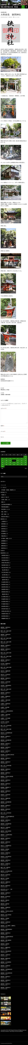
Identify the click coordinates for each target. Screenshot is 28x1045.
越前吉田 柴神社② (5, 903)
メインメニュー (26, 6)
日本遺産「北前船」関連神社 (7, 489)
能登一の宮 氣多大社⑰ (6, 689)
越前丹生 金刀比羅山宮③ (6, 871)
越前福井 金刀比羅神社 (6, 962)
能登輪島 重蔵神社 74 (6, 787)
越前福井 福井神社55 (5, 983)
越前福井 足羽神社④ (5, 965)
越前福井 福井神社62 (5, 820)
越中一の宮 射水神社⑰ (6, 812)
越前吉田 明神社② (5, 900)
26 (14, 464)
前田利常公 (3, 526)
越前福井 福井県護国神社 (6, 929)
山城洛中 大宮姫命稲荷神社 (7, 711)
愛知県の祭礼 (5, 594)
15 (25, 460)
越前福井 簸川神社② (5, 896)
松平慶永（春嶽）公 (5, 538)
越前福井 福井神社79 (5, 645)
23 (2, 464)
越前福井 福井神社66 (5, 780)
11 (10, 460)
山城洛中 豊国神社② (5, 696)
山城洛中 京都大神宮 (5, 714)
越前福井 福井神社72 (5, 747)
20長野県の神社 (4, 584)
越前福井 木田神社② (5, 954)
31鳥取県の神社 (4, 613)
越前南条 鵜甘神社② (5, 809)
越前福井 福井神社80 (5, 634)
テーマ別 (2, 487)
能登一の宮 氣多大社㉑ (6, 641)
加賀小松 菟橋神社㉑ (5, 671)
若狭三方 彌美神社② (5, 947)
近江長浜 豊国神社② (5, 663)
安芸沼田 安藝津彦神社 (6, 685)
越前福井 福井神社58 (5, 933)
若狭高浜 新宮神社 (5, 849)
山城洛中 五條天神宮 (5, 700)
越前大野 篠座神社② (5, 885)
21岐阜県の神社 (4, 586)
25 (10, 464)
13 (17, 460)
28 (21, 464)
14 (21, 460)
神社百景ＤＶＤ (4, 509)
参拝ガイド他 (4, 497)
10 (6, 460)
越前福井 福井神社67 (5, 772)
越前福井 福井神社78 (5, 649)
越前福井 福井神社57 (5, 976)
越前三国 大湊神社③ (5, 827)
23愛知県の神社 (4, 591)
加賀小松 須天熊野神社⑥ (6, 732)
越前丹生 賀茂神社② (5, 863)
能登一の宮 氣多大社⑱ (6, 667)
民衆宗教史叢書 (4, 506)
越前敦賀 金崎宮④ (5, 943)
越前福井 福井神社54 (5, 987)
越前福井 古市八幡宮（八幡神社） (8, 925)
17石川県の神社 (4, 572)
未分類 (2, 550)
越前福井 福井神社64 (5, 791)
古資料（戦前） (4, 499)
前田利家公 (3, 523)
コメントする (16, 17)
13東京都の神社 (4, 560)
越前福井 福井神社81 (5, 627)
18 (10, 462)
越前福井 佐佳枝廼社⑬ (6, 802)
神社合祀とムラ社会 (5, 389)
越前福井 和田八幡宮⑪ (6, 940)
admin (11, 17)
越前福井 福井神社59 (5, 893)
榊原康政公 (3, 543)
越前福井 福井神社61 (5, 838)
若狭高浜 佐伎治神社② (6, 856)
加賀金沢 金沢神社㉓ (5, 794)
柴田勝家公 (3, 540)
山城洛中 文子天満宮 (5, 718)
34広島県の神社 (4, 616)
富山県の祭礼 (5, 570)
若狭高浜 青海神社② (5, 852)
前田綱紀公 (3, 531)
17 (6, 462)
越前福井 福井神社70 (5, 758)
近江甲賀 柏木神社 (5, 721)
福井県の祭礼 (5, 579)
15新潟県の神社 (4, 565)
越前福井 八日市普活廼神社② (7, 816)
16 (2, 462)
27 (17, 464)
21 (21, 462)
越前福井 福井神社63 (5, 805)
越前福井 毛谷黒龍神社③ (6, 969)
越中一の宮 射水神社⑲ (6, 725)
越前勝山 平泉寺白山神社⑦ (7, 911)
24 (6, 464)
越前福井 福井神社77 (5, 660)
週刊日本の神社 (4, 516)
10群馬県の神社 (4, 555)
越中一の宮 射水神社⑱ (6, 765)
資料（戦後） (4, 514)
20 (17, 462)
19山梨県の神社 (4, 582)
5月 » (26, 468)
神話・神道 (3, 511)
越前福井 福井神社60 (5, 860)
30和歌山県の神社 (5, 611)
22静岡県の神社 (4, 589)
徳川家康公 (3, 533)
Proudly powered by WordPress (6, 1043)
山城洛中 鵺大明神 (5, 707)
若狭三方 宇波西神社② (6, 845)
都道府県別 (3, 553)
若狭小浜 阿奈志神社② (6, 951)
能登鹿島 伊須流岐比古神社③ (7, 754)
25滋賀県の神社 (4, 599)
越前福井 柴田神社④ (5, 842)
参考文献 (2, 492)
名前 (2, 425)
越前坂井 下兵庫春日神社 (6, 834)
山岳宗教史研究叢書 (5, 504)
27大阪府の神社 (4, 603)
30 (2, 466)
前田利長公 (3, 528)
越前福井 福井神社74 (5, 736)
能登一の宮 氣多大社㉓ (6, 631)
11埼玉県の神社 (4, 557)
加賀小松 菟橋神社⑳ (5, 798)
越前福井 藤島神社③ (5, 958)
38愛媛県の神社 (4, 618)
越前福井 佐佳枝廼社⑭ (6, 740)
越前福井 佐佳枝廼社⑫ (6, 823)
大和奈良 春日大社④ (5, 393)
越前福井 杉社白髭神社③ (6, 973)
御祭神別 (2, 519)
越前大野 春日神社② (5, 874)
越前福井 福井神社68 (5, 769)
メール (3, 431)
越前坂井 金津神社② (5, 922)
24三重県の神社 (4, 596)
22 (25, 462)
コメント (3, 408)
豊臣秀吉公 (3, 548)
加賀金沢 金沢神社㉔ (5, 681)
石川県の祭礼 (5, 574)
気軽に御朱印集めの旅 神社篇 (9, 7)
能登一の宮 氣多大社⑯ (6, 729)
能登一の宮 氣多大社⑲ (6, 656)
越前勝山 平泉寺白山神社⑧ (7, 776)
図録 (2, 502)
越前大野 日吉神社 (5, 878)
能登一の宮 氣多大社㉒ (6, 638)
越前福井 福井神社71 (5, 751)
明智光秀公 (3, 536)
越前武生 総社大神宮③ (6, 914)
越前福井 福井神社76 (5, 678)
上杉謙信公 (3, 521)
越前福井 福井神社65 (5, 783)
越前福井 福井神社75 (5, 692)
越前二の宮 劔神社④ (5, 867)
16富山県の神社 (4, 567)
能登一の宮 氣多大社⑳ (6, 652)
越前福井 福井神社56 (5, 980)
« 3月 (2, 468)
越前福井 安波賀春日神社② (7, 936)
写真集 (2, 494)
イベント (2, 485)
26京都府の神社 (4, 601)
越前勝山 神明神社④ (5, 907)
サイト (2, 437)
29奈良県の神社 (4, 12)
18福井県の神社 (4, 577)
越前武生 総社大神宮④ (6, 831)
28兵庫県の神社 (4, 606)
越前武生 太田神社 (5, 918)
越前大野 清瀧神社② (5, 882)
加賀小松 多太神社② (5, 674)
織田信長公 (3, 545)
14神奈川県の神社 (5, 562)
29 (25, 464)
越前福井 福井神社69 (5, 762)
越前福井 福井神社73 (5, 743)
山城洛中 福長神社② (5, 703)
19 (14, 462)
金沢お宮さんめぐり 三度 (6, 889)
